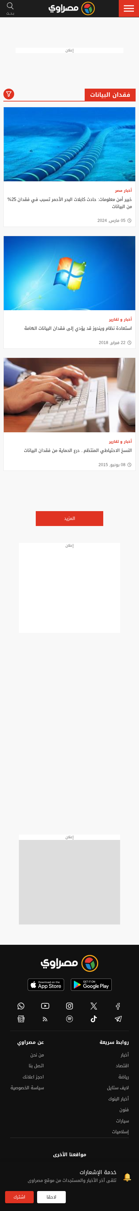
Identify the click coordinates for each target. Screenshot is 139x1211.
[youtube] (45, 1006)
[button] (129, 8)
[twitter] (94, 1006)
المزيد (69, 518)
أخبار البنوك (118, 1099)
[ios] (46, 985)
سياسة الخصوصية (27, 1087)
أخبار (125, 1055)
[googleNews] (21, 1019)
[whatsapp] (21, 1006)
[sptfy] (69, 1019)
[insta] (69, 1006)
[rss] (45, 1019)
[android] (91, 985)
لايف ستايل (118, 1087)
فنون (124, 1109)
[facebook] (118, 1006)
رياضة (123, 1077)
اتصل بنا (36, 1065)
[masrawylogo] (69, 963)
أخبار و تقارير (120, 319)
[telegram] (118, 1019)
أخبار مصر (123, 190)
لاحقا (51, 1197)
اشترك (19, 1197)
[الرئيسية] (72, 8)
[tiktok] (94, 1019)
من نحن (37, 1055)
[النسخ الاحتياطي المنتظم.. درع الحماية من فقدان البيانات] (69, 395)
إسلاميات (120, 1131)
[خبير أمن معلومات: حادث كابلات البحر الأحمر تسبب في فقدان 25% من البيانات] (69, 144)
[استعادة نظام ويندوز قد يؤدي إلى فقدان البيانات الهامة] (69, 273)
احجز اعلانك (33, 1077)
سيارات (122, 1121)
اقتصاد (122, 1065)
